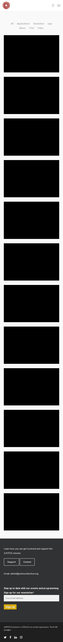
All (12, 24)
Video (41, 28)
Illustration (38, 24)
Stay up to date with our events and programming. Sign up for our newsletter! (31, 590)
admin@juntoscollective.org (24, 573)
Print (31, 28)
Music (22, 28)
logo (50, 24)
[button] (58, 5)
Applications (23, 24)
